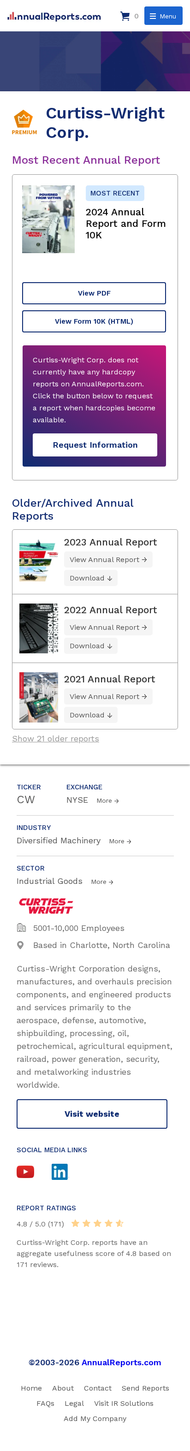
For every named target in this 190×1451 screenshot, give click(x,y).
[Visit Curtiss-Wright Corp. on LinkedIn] (69, 1173)
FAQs (45, 1403)
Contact (98, 1388)
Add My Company (95, 1418)
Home (31, 1388)
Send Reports (145, 1388)
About (63, 1388)
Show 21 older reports (55, 738)
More (104, 800)
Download (87, 578)
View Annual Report (104, 559)
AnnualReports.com (121, 1362)
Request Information (95, 445)
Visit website (92, 1114)
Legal (74, 1403)
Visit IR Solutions (124, 1403)
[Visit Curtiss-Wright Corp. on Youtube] (34, 1173)
